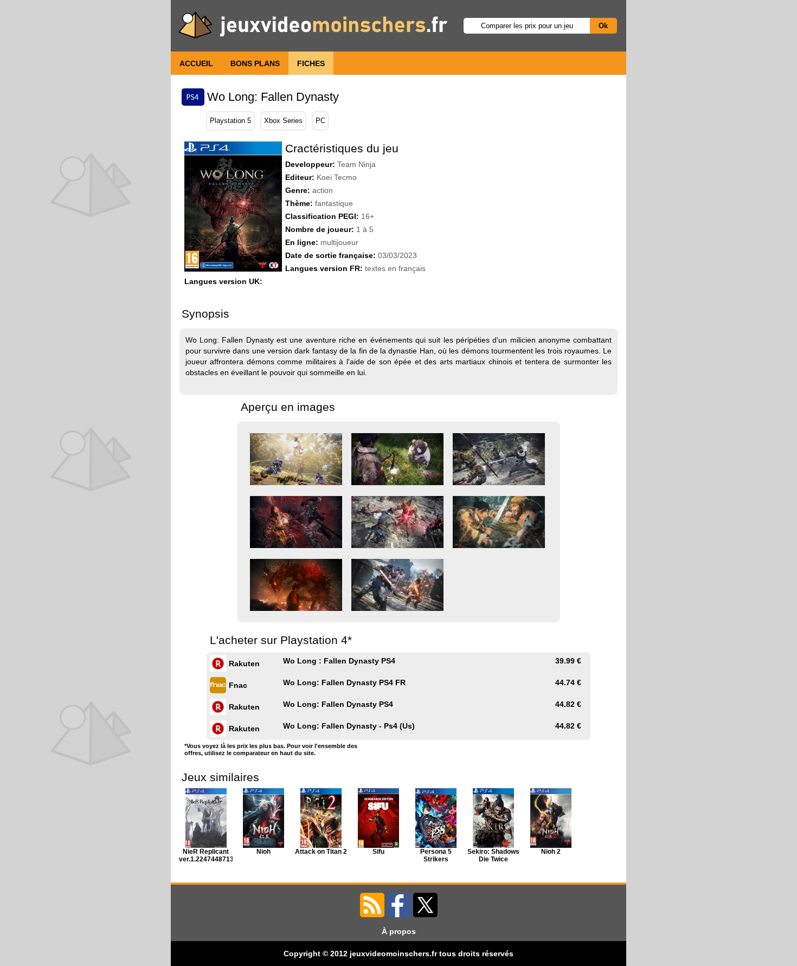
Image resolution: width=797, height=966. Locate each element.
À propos (399, 931)
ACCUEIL (196, 63)
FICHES (311, 63)
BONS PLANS (255, 63)
